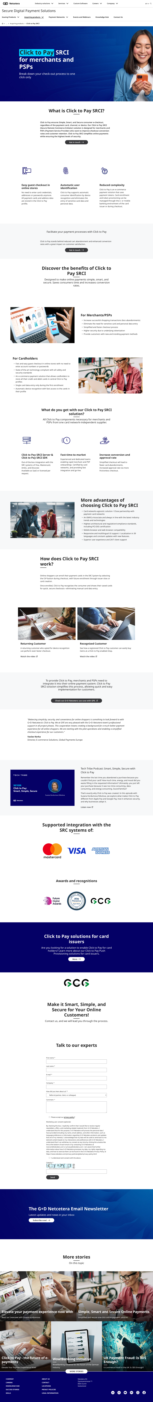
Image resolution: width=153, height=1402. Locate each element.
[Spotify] (131, 1392)
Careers (95, 3)
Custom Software (80, 3)
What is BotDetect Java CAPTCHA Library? (59, 1168)
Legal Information (50, 1393)
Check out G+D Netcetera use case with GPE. (75, 700)
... (6, 23)
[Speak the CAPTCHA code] (74, 1167)
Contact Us (118, 17)
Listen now (86, 807)
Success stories (12, 1389)
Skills (8, 1393)
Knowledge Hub (102, 17)
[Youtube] (125, 1392)
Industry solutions (42, 3)
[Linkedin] (112, 1392)
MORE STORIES (76, 1371)
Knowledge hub (12, 1386)
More (74, 959)
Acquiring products (32, 17)
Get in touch (74, 142)
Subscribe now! (40, 1220)
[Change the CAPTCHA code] (74, 1165)
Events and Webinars (82, 17)
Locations (46, 1386)
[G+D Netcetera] (2, 23)
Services (61, 3)
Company (111, 3)
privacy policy (69, 1117)
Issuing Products (9, 17)
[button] (52, 851)
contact (45, 1382)
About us (46, 1379)
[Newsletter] (119, 1392)
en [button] (146, 3)
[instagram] (137, 1392)
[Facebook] (144, 1392)
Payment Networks (57, 17)
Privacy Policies (49, 1389)
